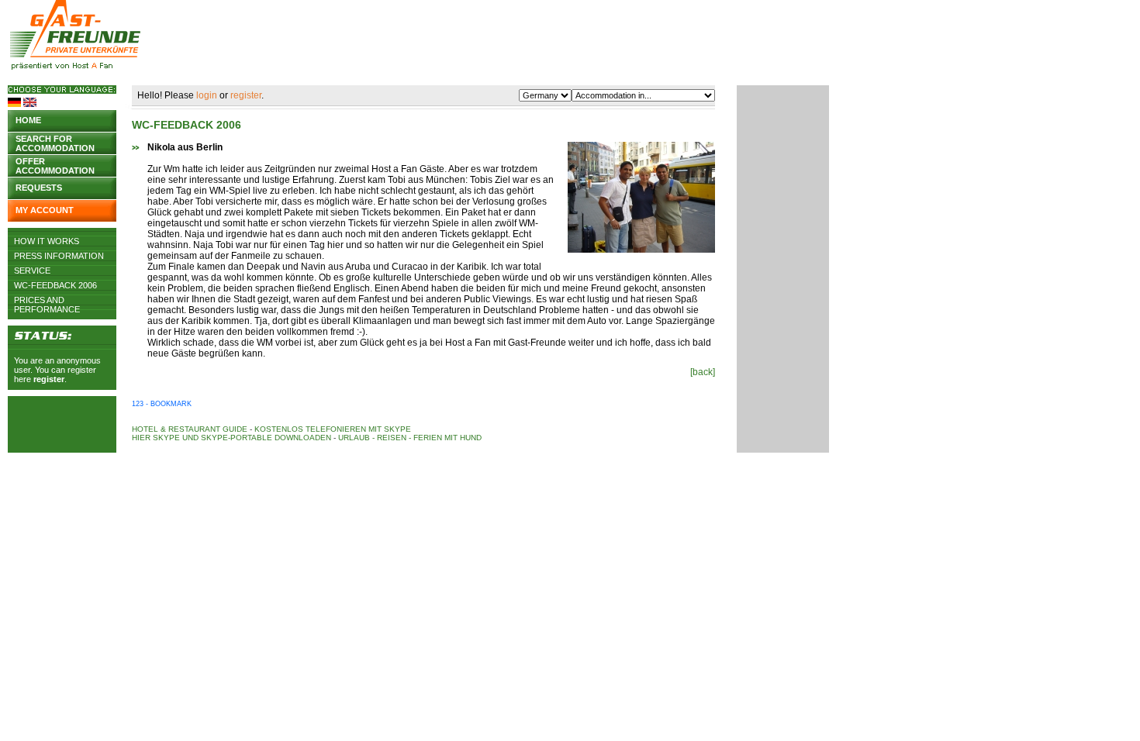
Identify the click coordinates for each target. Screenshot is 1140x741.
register (48, 379)
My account (45, 210)
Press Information (59, 255)
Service (32, 270)
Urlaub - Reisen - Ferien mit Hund (410, 437)
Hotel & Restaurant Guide (189, 429)
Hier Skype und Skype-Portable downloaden (231, 437)
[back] (702, 372)
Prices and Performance (47, 300)
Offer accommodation (55, 165)
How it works (46, 241)
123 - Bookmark (162, 404)
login (206, 95)
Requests (39, 187)
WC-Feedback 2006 (55, 285)
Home (28, 120)
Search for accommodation (55, 142)
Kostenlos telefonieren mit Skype (332, 429)
